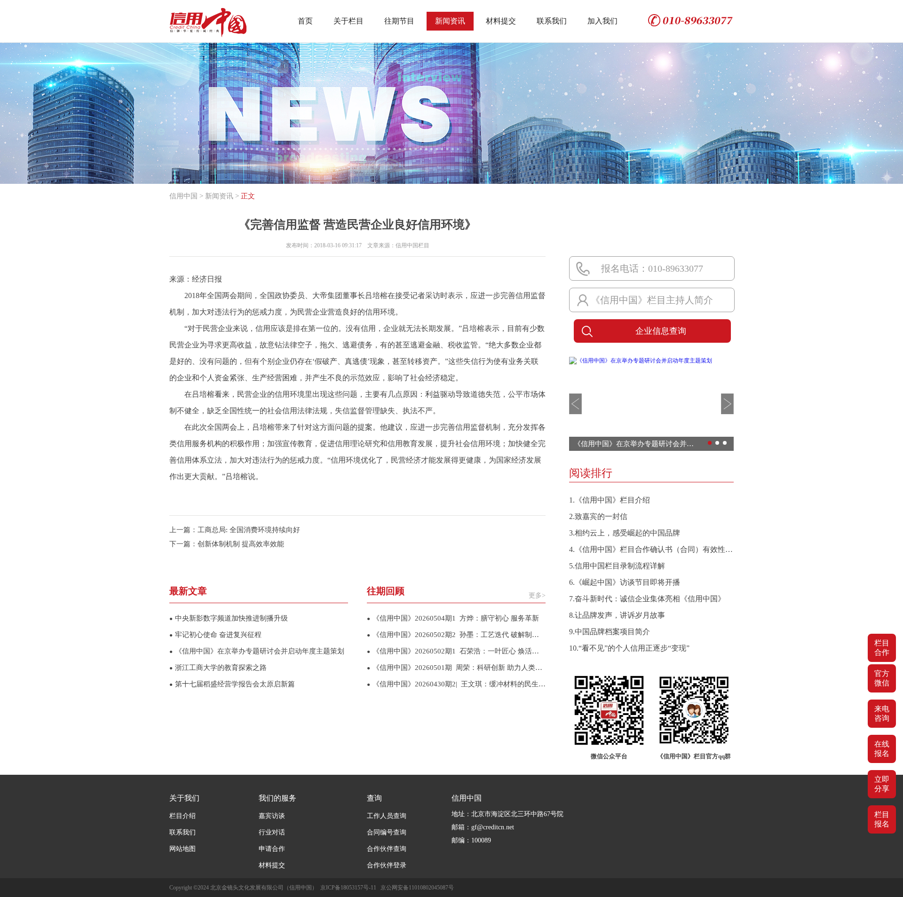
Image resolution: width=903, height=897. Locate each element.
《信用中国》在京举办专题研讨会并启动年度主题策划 (256, 651)
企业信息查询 (660, 331)
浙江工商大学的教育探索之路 (218, 667)
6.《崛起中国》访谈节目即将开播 (624, 582)
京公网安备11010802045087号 (417, 887)
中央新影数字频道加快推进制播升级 (228, 618)
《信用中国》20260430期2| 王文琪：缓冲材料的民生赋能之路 (456, 684)
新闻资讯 (450, 21)
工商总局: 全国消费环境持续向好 (249, 530)
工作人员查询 (386, 815)
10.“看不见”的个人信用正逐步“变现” (629, 648)
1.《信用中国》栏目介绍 (609, 500)
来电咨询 (881, 713)
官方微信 (881, 678)
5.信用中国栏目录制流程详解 (617, 566)
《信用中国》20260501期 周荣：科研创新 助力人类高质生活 (456, 667)
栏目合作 (881, 647)
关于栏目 (348, 21)
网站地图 (182, 848)
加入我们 (602, 21)
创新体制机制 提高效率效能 (241, 544)
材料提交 (501, 21)
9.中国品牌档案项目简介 (609, 632)
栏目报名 (881, 819)
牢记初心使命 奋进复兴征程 (215, 634)
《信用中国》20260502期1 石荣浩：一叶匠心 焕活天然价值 (456, 651)
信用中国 (183, 196)
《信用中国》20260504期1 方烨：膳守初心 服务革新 (453, 618)
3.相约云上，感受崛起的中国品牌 (624, 533)
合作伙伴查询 (386, 848)
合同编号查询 (386, 832)
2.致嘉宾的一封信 (598, 516)
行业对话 (272, 832)
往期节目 (399, 21)
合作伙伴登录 (386, 865)
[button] (575, 403)
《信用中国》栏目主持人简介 (652, 300)
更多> (537, 595)
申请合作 (272, 848)
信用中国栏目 (412, 245)
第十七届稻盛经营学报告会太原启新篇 (232, 684)
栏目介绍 (182, 815)
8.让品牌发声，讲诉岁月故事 (617, 615)
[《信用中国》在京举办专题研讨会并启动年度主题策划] (640, 360)
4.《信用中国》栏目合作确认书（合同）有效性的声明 (651, 549)
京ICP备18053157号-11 (348, 887)
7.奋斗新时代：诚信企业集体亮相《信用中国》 (647, 599)
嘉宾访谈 (272, 815)
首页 (305, 21)
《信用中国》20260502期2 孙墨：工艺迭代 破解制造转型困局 (456, 634)
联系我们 (552, 21)
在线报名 (881, 748)
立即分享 (881, 784)
